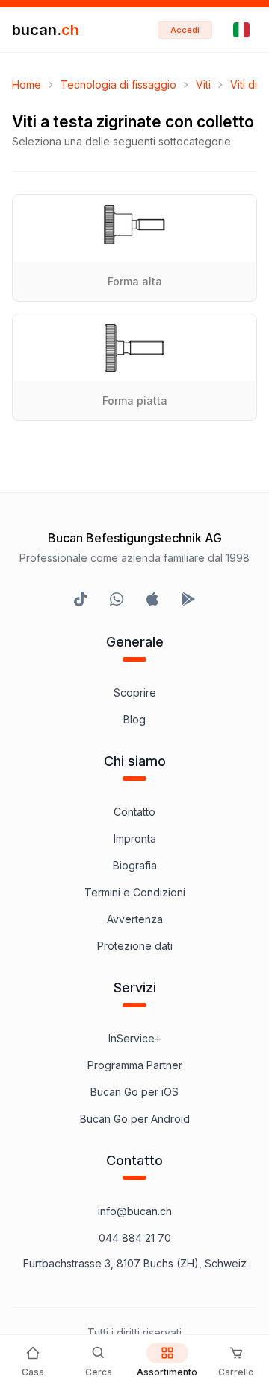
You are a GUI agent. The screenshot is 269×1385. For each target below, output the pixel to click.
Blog (134, 719)
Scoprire (135, 692)
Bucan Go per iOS (134, 1092)
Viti (203, 84)
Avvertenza (135, 919)
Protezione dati (135, 945)
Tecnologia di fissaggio (118, 84)
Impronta (135, 838)
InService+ (134, 1038)
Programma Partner (134, 1065)
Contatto (134, 811)
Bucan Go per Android (135, 1118)
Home (26, 84)
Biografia (135, 865)
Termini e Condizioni (134, 892)
